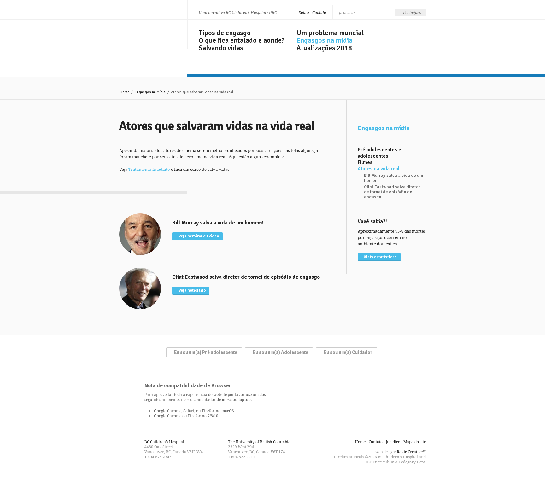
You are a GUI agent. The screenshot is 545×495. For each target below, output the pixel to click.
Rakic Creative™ (411, 452)
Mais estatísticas (380, 256)
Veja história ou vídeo (199, 236)
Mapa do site (414, 441)
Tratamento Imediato (149, 169)
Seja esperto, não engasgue (148, 32)
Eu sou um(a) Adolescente (280, 352)
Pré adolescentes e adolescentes (379, 152)
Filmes (365, 162)
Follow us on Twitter (272, 477)
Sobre (304, 12)
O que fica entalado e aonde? (242, 40)
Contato (319, 12)
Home (124, 92)
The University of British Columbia (259, 441)
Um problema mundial (330, 33)
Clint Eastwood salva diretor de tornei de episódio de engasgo (392, 192)
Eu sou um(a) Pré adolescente (205, 352)
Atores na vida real (379, 168)
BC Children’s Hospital (164, 441)
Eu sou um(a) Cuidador (348, 352)
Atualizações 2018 (324, 48)
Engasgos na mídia (324, 40)
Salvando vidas (221, 48)
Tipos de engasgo (225, 33)
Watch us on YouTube (284, 477)
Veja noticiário (192, 290)
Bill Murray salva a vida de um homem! (393, 178)
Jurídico (393, 441)
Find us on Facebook (261, 477)
